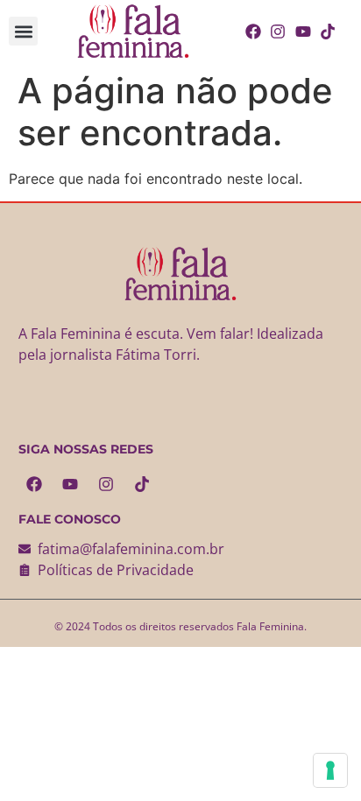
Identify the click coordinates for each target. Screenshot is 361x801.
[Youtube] (70, 484)
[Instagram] (106, 484)
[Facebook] (34, 484)
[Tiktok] (142, 484)
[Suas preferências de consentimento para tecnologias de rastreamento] (330, 770)
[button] (23, 31)
